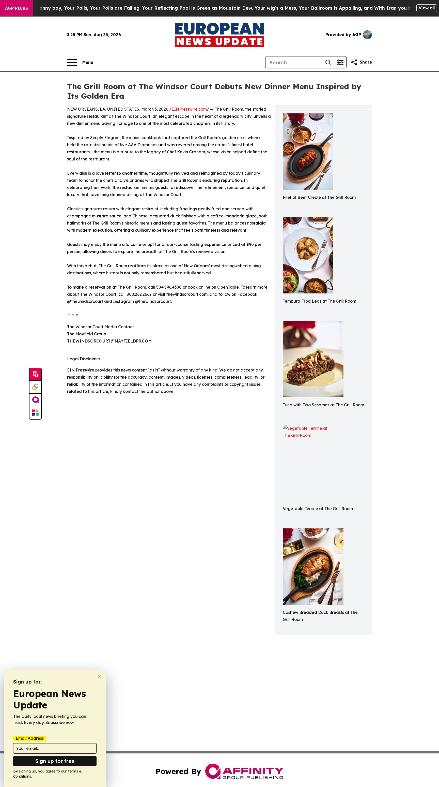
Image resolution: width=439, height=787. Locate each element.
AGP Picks (16, 8)
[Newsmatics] (35, 412)
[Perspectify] (35, 387)
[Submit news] (35, 374)
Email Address (30, 738)
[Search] (328, 62)
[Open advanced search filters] (340, 62)
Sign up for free (54, 761)
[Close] (99, 676)
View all (427, 7)
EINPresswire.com (189, 109)
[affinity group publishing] (35, 400)
